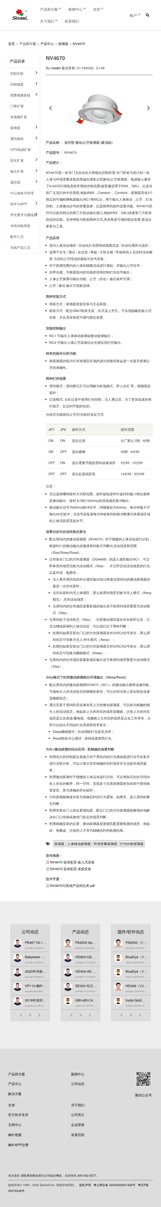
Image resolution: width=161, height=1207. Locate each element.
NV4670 (79, 43)
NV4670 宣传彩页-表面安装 (70, 868)
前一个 (50, 108)
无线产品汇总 (20, 247)
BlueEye (132, 956)
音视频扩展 (18, 116)
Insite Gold (134, 1000)
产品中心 (47, 43)
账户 (133, 15)
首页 (11, 43)
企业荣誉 (77, 1124)
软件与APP (18, 203)
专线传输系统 (20, 225)
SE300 (80, 985)
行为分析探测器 (132, 843)
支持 (96, 9)
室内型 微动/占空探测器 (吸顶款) (88, 142)
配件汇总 (17, 236)
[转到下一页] (39, 1014)
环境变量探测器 (105, 843)
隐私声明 (85, 1185)
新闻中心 (75, 9)
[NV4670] (99, 110)
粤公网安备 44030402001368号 (114, 1185)
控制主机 (17, 73)
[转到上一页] (21, 1014)
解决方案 (15, 1093)
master (56, 67)
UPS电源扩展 (20, 149)
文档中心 (15, 1124)
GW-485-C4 (84, 1000)
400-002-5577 (86, 1175)
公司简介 (77, 1114)
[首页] (20, 14)
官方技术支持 (18, 1114)
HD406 (131, 985)
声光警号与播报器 (23, 214)
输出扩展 (17, 171)
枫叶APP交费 (18, 1144)
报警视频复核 (20, 95)
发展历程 (77, 1134)
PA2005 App (84, 942)
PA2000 (132, 942)
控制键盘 (17, 84)
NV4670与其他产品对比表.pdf (72, 885)
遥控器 (15, 182)
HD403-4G (83, 971)
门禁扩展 (17, 106)
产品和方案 (49, 9)
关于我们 (47, 21)
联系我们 (72, 21)
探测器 (63, 43)
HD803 (80, 956)
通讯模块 (17, 138)
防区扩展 (17, 160)
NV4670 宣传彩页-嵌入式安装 (72, 862)
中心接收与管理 (22, 193)
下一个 (148, 108)
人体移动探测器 (79, 843)
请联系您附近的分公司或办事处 (41, 1175)
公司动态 (77, 1083)
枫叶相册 (15, 1134)
